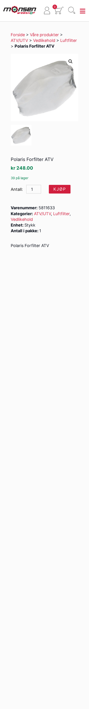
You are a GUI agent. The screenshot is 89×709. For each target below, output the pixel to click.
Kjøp (59, 189)
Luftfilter (68, 40)
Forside (18, 34)
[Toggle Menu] (82, 11)
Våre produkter (44, 34)
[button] (70, 61)
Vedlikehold (44, 40)
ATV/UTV (19, 40)
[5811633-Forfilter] (21, 135)
